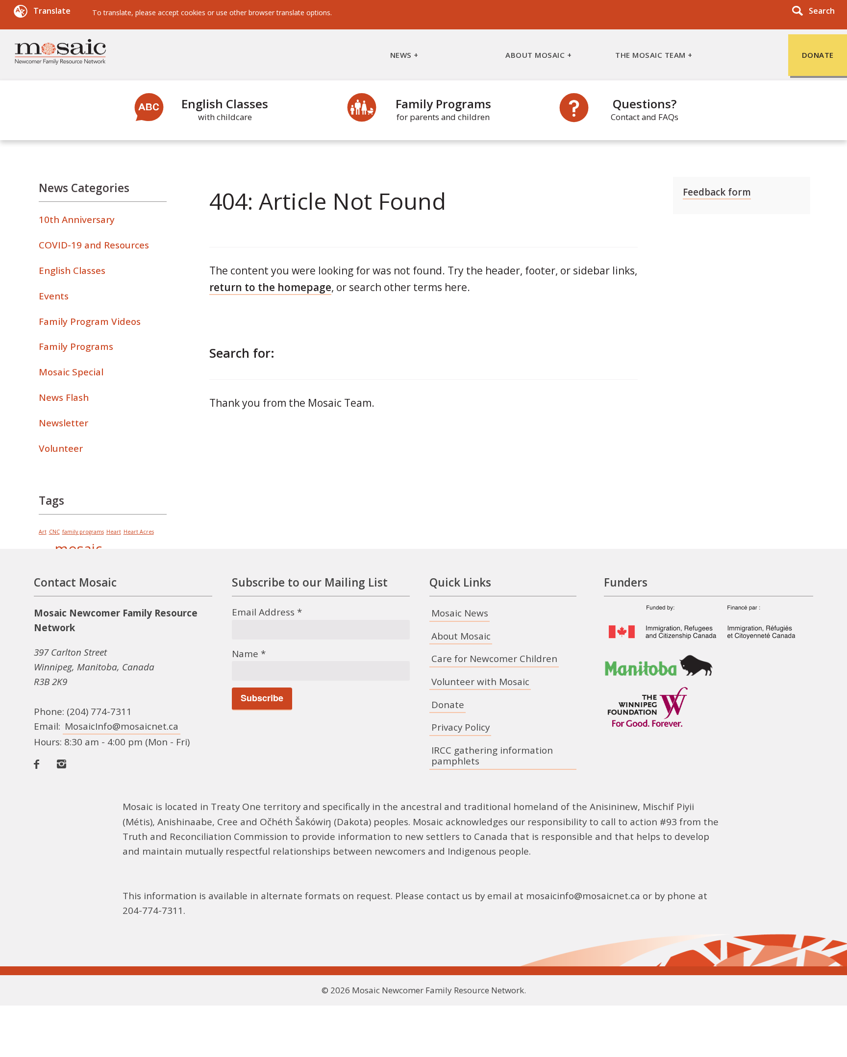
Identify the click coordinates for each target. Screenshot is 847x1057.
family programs (83, 531)
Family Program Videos (90, 321)
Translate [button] (52, 11)
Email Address (267, 612)
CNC (54, 531)
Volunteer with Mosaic (480, 681)
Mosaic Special (71, 372)
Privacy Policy (460, 727)
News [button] (401, 55)
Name (249, 653)
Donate (447, 704)
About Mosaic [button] (535, 55)
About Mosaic (461, 636)
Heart (113, 531)
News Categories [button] (84, 188)
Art (43, 531)
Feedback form (717, 192)
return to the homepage (270, 287)
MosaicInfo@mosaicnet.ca (121, 726)
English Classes (224, 109)
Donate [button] (818, 55)
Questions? (644, 109)
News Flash (64, 397)
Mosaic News (459, 613)
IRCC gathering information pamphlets (492, 756)
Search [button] (822, 10)
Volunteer (61, 448)
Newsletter (63, 423)
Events (54, 296)
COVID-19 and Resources (94, 245)
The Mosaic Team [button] (650, 55)
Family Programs (443, 109)
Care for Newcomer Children (494, 658)
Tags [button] (51, 500)
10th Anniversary (77, 219)
